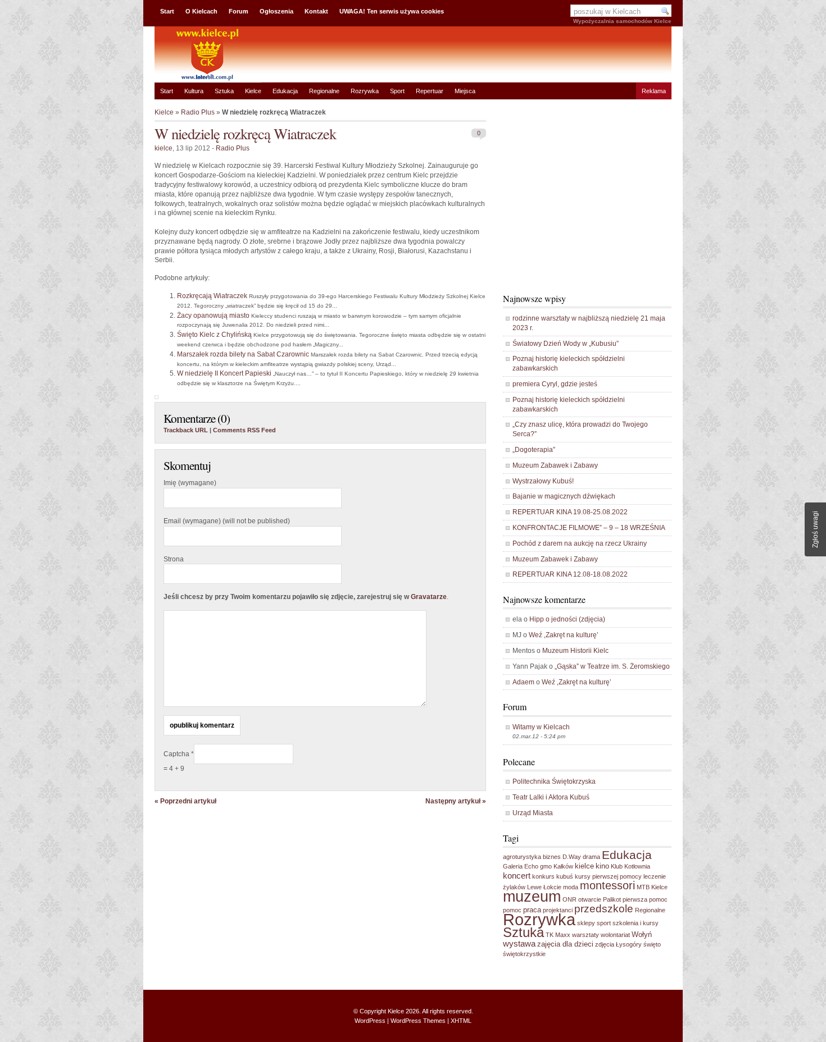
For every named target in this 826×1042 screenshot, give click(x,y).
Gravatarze (429, 597)
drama (591, 856)
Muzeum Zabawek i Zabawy (555, 465)
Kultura (193, 91)
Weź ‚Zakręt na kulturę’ (563, 635)
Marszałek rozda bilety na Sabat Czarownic (243, 354)
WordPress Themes (418, 1020)
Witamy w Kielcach (541, 727)
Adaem (523, 682)
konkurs (543, 876)
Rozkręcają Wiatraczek (212, 296)
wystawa (519, 943)
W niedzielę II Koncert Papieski (224, 373)
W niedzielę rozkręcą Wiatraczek (245, 133)
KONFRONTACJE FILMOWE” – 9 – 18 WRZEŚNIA (588, 528)
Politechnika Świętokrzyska (554, 781)
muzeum (532, 896)
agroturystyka (522, 856)
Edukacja (285, 91)
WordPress (370, 1020)
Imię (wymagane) (190, 483)
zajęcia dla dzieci (565, 944)
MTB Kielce (652, 887)
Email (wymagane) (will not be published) (227, 521)
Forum (238, 11)
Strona (174, 559)
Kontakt (316, 11)
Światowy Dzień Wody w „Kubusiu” (565, 344)
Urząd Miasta (532, 813)
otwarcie (589, 899)
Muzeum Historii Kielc (575, 651)
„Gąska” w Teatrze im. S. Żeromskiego (612, 666)
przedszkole (603, 909)
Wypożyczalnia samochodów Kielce (622, 21)
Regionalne (324, 91)
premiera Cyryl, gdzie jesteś (554, 384)
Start (167, 11)
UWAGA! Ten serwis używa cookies (391, 11)
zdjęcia (604, 944)
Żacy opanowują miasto (213, 315)
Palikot (612, 899)
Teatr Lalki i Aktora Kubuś (550, 797)
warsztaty (585, 934)
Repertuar (429, 91)
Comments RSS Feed (244, 430)
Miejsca (465, 91)
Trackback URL (186, 430)
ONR (569, 899)
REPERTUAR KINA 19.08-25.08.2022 (570, 512)
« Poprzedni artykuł (185, 801)
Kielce (253, 91)
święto (652, 944)
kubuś (564, 876)
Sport (397, 91)
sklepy (586, 923)
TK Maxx (558, 934)
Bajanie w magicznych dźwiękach (563, 496)
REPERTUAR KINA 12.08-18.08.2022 (570, 574)
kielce (164, 148)
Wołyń (642, 934)
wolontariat (615, 934)
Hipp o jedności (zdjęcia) (567, 619)
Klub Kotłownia (630, 866)
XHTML (461, 1020)
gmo (546, 866)
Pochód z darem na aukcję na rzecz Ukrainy (579, 543)
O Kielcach (201, 11)
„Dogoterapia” (533, 450)
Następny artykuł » (455, 801)
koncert (516, 875)
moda (570, 887)
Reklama (654, 91)
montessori (607, 885)
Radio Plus (198, 112)
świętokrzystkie (524, 953)
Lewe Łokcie (544, 887)
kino (602, 866)
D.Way (571, 856)
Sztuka (224, 91)
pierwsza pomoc (645, 899)
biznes (552, 856)
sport (604, 923)
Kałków (563, 866)
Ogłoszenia (276, 11)
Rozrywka (365, 91)
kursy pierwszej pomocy (608, 876)
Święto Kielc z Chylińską (214, 335)
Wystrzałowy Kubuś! (543, 481)
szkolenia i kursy (635, 923)
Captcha (177, 754)
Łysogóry (629, 944)
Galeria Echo (520, 866)
